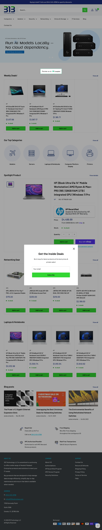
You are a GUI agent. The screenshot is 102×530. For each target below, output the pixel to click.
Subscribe (51, 275)
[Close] (74, 248)
